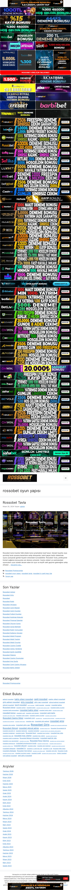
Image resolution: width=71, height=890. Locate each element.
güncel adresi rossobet (57, 702)
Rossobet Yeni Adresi (24, 751)
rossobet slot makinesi (44, 746)
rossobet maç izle (8, 736)
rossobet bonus (9, 713)
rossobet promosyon (9, 743)
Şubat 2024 (7, 828)
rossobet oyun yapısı (13, 573)
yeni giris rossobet (25, 756)
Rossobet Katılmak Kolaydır (13, 617)
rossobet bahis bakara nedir (43, 707)
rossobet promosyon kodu (26, 743)
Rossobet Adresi (9, 592)
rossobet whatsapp (9, 751)
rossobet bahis (31, 707)
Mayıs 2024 (7, 818)
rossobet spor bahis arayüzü (58, 746)
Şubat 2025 (7, 790)
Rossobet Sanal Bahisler (12, 627)
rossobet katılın (20, 733)
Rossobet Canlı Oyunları (12, 611)
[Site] (35, 122)
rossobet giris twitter (9, 725)
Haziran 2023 (8, 853)
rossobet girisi (57, 721)
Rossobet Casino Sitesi (13, 718)
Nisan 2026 (7, 777)
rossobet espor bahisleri (8, 721)
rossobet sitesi (32, 746)
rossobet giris (30, 721)
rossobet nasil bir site (48, 738)
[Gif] (35, 199)
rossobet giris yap (23, 725)
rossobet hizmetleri (33, 731)
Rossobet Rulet (8, 601)
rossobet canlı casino (22, 715)
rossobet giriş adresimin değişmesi (58, 725)
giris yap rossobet (41, 702)
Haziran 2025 (8, 784)
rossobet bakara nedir (58, 710)
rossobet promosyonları (42, 743)
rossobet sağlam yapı (8, 746)
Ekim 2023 (7, 840)
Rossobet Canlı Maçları (11, 608)
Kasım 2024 (7, 800)
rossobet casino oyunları (37, 715)
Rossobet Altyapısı (10, 605)
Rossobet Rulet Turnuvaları (13, 630)
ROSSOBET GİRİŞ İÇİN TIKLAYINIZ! (35, 73)
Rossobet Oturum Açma (12, 623)
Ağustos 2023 (8, 847)
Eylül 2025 (6, 781)
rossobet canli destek (32, 713)
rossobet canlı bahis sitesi (9, 715)
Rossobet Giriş (8, 595)
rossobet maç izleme (23, 736)
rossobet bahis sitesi (29, 710)
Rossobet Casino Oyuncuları (13, 658)
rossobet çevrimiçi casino (23, 753)
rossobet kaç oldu (57, 733)
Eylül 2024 (7, 806)
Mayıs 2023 (7, 856)
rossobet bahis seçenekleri (11, 710)
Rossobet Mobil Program (12, 636)
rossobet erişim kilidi (60, 718)
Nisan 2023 (7, 859)
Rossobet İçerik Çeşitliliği (12, 652)
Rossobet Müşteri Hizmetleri (29, 738)
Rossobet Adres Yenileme (12, 649)
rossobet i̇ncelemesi (9, 733)
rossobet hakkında (21, 731)
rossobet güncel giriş (45, 728)
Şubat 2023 (7, 866)
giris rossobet (27, 702)
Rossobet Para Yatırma (39, 741)
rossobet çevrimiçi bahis (8, 753)
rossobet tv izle (47, 748)
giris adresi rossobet (11, 702)
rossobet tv (21, 748)
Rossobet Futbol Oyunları (12, 614)
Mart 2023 (7, 863)
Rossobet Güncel (10, 728)
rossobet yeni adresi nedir (39, 751)
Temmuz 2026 (8, 771)
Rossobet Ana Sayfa (10, 661)
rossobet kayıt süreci (43, 733)
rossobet (47, 705)
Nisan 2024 (7, 822)
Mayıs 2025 (7, 787)
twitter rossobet (62, 753)
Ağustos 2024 (8, 809)
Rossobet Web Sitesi (59, 748)
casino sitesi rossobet (56, 699)
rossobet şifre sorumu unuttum (49, 753)
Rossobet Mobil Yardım (11, 639)
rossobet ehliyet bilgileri (48, 718)
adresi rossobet (8, 699)
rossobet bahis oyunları (57, 707)
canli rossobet (41, 699)
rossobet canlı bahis (47, 713)
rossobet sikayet (20, 746)
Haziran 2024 (8, 815)
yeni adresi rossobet (10, 756)
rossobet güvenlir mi (9, 731)
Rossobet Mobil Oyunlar (12, 642)
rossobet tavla (27, 573)
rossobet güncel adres (29, 728)
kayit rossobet (21, 705)
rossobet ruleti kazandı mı (55, 743)
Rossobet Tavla (14, 502)
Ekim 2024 (7, 803)
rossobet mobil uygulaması (11, 738)
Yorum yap (9, 576)
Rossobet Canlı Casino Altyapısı (14, 664)
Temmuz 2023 (8, 850)
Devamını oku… (16, 565)
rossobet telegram (9, 748)
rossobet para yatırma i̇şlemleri (57, 741)
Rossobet (6, 598)
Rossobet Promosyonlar (14, 571)
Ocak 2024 (7, 831)
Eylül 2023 (7, 844)
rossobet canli (21, 713)
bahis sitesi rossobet (24, 699)
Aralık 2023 (7, 834)
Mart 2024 (7, 825)
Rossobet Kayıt (31, 733)
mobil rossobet (39, 705)
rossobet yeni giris (51, 751)
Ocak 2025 (7, 793)
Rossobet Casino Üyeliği (12, 646)
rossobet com (29, 718)
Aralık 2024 (7, 796)
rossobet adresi (21, 707)
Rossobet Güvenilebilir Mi (58, 728)
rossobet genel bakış (20, 721)
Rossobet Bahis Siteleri (11, 668)
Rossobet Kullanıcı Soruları (12, 633)
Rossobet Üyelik (62, 751)
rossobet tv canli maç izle (42, 573)
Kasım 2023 (7, 837)
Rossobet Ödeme (9, 655)
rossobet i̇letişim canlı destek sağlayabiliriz (50, 731)
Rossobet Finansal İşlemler (13, 620)
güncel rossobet (8, 705)
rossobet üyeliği (36, 753)
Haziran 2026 (8, 774)
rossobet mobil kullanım (51, 736)
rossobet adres (56, 705)
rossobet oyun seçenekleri (11, 741)
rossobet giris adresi (42, 721)
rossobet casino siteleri (50, 715)
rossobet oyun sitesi (24, 741)
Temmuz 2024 (8, 812)
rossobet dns (39, 718)
